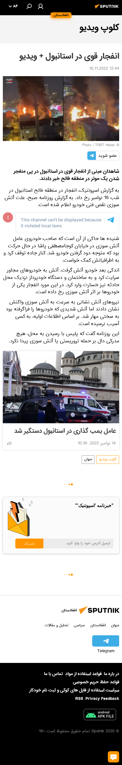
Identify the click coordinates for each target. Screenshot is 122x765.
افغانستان (98, 625)
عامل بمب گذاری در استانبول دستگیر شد (65, 431)
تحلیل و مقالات (56, 625)
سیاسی (79, 625)
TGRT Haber (105, 145)
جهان (88, 459)
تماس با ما (53, 674)
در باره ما (111, 674)
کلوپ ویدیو (108, 459)
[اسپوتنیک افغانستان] (107, 9)
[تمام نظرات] (113, 756)
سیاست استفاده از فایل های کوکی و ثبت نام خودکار (74, 690)
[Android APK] (100, 715)
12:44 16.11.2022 (104, 69)
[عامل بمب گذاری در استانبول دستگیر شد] (61, 387)
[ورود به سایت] (40, 6)
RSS (79, 699)
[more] (9, 443)
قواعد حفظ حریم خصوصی (96, 682)
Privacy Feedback (102, 699)
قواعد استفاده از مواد (83, 674)
